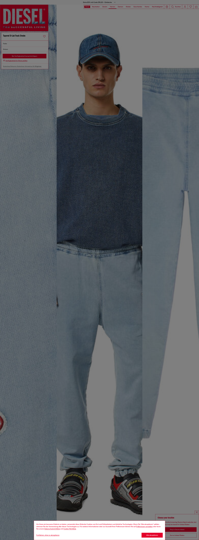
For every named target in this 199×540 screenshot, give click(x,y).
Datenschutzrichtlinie (52, 529)
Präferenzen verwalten (144, 526)
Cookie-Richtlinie (69, 529)
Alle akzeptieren (152, 535)
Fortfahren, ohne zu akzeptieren (47, 535)
